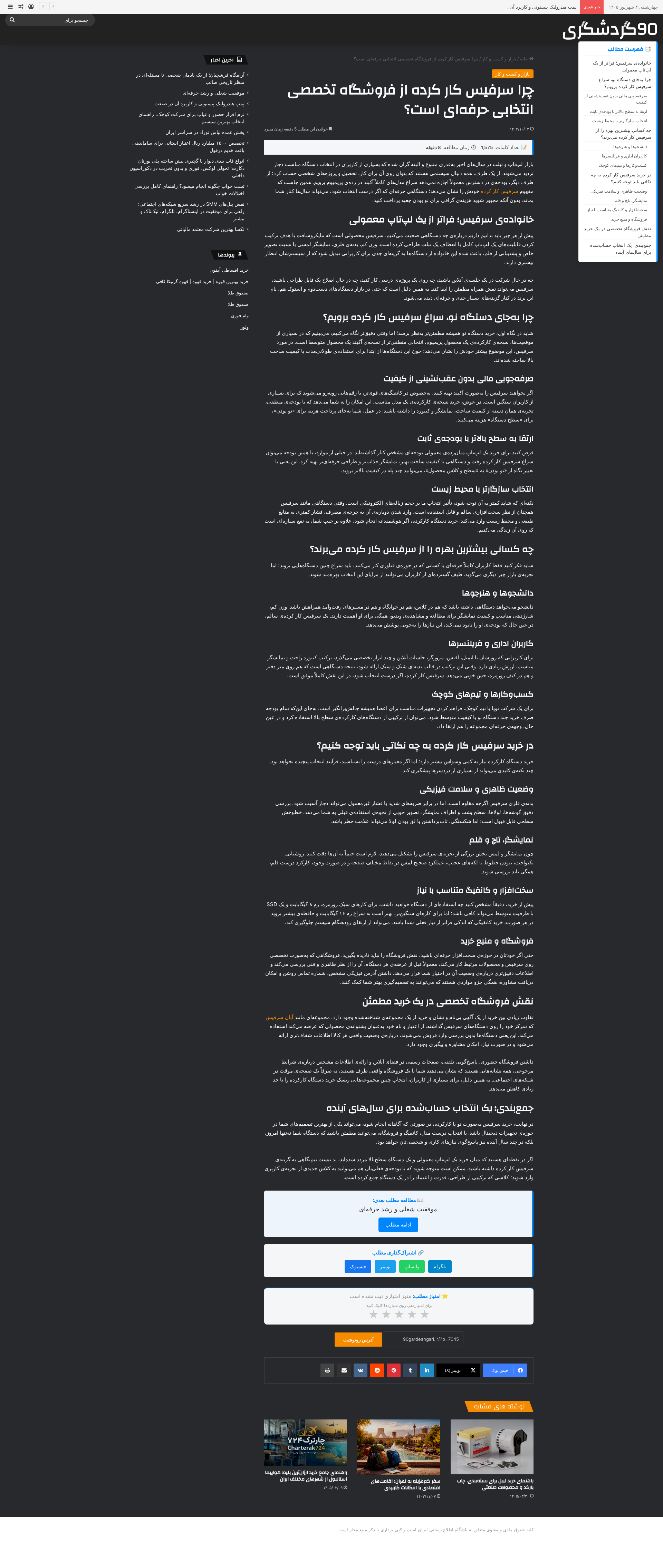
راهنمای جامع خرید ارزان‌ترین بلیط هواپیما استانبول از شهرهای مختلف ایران (306, 1476)
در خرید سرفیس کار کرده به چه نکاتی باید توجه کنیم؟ (621, 178)
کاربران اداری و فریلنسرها (624, 155)
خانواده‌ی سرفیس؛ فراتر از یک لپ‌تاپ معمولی (622, 66)
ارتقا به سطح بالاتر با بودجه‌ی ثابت (618, 111)
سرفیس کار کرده (499, 191)
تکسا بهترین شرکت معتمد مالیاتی (210, 229)
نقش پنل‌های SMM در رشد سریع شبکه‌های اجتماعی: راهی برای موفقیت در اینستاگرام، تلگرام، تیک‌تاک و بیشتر (191, 211)
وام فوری (240, 315)
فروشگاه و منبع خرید (629, 219)
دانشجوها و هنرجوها (630, 146)
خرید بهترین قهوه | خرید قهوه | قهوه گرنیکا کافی (202, 281)
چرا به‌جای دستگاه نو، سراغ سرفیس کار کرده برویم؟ (625, 83)
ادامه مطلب (398, 1224)
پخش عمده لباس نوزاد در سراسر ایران (204, 132)
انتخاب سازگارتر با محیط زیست (619, 120)
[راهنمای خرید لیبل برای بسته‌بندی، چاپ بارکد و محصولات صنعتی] (492, 1447)
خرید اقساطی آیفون (229, 270)
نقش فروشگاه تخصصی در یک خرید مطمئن (617, 232)
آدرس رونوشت (358, 1339)
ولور (245, 327)
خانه (524, 58)
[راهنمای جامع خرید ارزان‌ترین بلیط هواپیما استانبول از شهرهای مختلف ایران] (305, 1442)
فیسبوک (358, 1266)
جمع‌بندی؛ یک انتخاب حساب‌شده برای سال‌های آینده (620, 248)
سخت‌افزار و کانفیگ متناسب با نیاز (617, 209)
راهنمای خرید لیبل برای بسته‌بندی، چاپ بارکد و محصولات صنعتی (495, 1484)
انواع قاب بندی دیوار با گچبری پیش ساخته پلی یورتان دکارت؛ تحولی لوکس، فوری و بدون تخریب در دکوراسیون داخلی (186, 168)
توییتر (385, 1266)
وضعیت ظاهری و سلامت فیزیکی (618, 191)
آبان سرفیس (279, 1017)
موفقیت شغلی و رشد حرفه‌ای (398, 1209)
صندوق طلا (238, 292)
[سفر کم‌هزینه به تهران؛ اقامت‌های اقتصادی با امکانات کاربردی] (398, 1447)
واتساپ (412, 1266)
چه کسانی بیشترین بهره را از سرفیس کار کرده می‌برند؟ (623, 133)
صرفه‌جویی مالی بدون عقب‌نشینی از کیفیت (616, 99)
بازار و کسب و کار (499, 58)
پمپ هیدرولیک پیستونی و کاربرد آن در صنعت (534, 7)
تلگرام (439, 1266)
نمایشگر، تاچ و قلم (631, 200)
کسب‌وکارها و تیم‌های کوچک (623, 165)
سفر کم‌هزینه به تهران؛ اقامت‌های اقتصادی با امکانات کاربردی (405, 1484)
